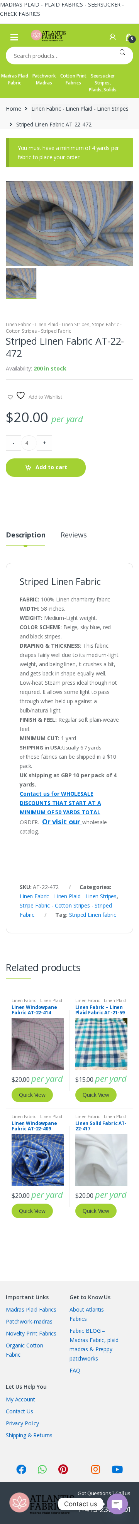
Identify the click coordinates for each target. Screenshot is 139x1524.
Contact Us (19, 1411)
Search (122, 55)
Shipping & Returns (29, 1435)
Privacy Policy (22, 1423)
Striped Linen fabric (92, 914)
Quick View (32, 1094)
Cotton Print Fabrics (73, 79)
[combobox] (58, 55)
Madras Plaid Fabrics (31, 1309)
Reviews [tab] (73, 535)
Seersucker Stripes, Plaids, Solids (102, 82)
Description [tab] (25, 535)
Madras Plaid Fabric (14, 79)
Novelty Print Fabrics (31, 1333)
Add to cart (51, 467)
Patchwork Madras (44, 79)
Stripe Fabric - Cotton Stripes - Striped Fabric (64, 327)
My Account (20, 1399)
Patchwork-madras (29, 1321)
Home (13, 108)
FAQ (75, 1370)
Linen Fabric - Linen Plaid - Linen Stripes (79, 108)
